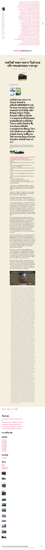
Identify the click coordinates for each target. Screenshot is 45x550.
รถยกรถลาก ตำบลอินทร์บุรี (30, 300)
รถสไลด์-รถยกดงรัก (22, 336)
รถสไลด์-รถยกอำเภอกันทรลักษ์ (21, 374)
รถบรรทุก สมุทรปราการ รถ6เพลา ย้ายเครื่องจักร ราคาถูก (11, 424)
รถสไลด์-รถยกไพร (24, 397)
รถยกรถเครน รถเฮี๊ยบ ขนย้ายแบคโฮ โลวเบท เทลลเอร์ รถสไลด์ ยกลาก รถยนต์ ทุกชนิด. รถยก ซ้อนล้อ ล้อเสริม (22, 157)
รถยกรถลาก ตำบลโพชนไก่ (25, 302)
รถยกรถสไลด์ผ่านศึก (26, 315)
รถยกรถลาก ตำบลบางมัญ (25, 293)
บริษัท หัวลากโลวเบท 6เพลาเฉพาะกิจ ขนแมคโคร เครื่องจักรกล (29, 5)
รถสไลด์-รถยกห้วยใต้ (16, 373)
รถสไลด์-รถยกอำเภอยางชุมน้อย (21, 378)
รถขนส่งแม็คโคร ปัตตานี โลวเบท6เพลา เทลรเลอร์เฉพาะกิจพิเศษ (29, 17)
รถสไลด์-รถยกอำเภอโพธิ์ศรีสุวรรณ (28, 382)
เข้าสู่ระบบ (3, 464)
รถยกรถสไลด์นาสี (16, 311)
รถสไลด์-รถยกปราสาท (26, 346)
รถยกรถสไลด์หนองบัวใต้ (24, 318)
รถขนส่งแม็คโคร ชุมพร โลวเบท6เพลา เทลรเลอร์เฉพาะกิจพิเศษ (29, 13)
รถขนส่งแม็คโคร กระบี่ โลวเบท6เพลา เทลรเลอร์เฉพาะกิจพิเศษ (29, 10)
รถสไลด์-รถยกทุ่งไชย (23, 342)
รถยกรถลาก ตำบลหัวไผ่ (22, 300)
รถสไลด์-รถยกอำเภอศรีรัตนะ (23, 379)
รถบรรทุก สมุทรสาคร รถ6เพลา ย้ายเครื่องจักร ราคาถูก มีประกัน (12, 422)
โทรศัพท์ (16, 409)
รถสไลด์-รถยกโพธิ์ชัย (30, 394)
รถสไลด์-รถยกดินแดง (21, 337)
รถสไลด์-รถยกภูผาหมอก (21, 351)
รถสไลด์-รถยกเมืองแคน (24, 386)
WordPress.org (4, 468)
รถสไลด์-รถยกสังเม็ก (14, 360)
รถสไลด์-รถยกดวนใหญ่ (28, 336)
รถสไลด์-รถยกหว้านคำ (23, 373)
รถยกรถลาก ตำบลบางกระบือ (22, 292)
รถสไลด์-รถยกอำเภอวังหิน (15, 379)
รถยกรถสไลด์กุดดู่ (17, 307)
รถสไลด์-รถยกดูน (19, 338)
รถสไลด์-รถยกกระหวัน (18, 328)
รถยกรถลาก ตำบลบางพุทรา (17, 293)
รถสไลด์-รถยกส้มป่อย (22, 357)
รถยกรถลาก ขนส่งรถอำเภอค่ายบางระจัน (19, 288)
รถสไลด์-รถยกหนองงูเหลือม (30, 363)
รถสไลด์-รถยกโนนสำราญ (18, 393)
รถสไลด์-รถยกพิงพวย (24, 349)
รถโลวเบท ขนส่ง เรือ (31, 398)
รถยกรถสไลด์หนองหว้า (24, 319)
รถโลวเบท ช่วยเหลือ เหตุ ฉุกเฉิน (25, 399)
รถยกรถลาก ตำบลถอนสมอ (22, 290)
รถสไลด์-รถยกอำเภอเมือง (23, 381)
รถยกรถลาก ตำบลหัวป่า (14, 300)
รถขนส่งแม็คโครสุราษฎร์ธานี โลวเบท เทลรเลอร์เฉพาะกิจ (30, 32)
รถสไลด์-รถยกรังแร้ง (22, 353)
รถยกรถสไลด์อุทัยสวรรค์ (17, 323)
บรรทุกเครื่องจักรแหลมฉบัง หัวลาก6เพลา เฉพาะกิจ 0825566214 (29, 4)
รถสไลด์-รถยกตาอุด (30, 339)
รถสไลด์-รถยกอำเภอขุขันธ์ (19, 375)
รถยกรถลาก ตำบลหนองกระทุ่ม (22, 299)
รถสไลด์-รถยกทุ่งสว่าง (27, 341)
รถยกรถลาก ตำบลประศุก (19, 296)
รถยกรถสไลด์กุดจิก (28, 306)
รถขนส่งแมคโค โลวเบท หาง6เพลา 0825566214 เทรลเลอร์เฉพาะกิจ (28, 9)
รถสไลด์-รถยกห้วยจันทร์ (18, 371)
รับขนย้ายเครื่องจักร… (36, 39)
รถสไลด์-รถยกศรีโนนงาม (15, 357)
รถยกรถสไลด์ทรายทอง (17, 309)
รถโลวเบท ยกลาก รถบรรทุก (18, 401)
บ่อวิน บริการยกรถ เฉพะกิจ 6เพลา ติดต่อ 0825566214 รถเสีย (30, 8)
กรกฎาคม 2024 (4, 445)
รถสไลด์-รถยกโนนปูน (28, 392)
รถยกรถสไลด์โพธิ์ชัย (31, 326)
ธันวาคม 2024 (4, 442)
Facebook (4, 409)
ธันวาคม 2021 (4, 448)
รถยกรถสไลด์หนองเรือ (31, 319)
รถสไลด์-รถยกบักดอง (28, 344)
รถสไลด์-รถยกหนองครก (14, 363)
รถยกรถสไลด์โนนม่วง (25, 325)
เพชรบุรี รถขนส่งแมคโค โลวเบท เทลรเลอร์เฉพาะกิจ (31, 42)
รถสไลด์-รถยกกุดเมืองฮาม (29, 330)
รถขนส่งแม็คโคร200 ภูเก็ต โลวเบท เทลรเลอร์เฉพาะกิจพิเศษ (30, 26)
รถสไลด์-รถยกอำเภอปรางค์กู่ (19, 377)
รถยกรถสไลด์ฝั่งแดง (32, 315)
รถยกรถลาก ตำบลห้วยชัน (31, 299)
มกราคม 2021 (4, 449)
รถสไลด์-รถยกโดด (31, 391)
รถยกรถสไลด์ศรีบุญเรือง (17, 317)
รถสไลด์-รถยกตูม (32, 340)
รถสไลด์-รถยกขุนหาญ (20, 333)
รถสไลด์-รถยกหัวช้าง (30, 373)
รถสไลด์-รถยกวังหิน (26, 355)
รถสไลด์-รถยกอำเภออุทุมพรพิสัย (28, 380)
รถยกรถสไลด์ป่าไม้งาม (18, 315)
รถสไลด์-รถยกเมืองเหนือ (16, 386)
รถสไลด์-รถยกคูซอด (24, 334)
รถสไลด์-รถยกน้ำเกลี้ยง (24, 343)
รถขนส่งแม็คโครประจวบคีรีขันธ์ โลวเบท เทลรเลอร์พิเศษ (30, 31)
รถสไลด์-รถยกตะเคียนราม (23, 339)
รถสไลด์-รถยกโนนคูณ (21, 392)
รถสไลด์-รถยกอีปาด (22, 383)
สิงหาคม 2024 (4, 444)
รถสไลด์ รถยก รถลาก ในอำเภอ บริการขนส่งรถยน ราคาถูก (22, 64)
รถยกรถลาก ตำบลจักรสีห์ (21, 289)
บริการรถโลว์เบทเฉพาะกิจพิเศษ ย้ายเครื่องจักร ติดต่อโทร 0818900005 (16, 546)
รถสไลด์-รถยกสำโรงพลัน (21, 361)
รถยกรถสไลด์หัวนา (28, 320)
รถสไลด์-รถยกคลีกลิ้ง (27, 333)
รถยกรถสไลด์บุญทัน (29, 314)
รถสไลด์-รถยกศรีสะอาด (16, 356)
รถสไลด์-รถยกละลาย (29, 354)
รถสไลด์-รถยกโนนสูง (25, 393)
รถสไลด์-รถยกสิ (27, 361)
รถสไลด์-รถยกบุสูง (20, 346)
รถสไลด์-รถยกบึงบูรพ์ (31, 345)
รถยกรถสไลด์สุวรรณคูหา (25, 317)
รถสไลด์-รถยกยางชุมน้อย (30, 352)
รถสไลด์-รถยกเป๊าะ (22, 384)
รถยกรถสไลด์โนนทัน (19, 325)
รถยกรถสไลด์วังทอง (26, 316)
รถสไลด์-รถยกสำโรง (20, 360)
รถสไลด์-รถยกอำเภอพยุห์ (28, 377)
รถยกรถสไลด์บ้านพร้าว (15, 314)
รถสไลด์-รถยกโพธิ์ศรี (20, 395)
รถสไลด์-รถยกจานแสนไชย (20, 335)
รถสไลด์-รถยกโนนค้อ (14, 392)
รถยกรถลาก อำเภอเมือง (21, 306)
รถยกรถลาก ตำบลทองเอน (31, 290)
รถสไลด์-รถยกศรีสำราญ (24, 356)
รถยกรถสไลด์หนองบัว (16, 318)
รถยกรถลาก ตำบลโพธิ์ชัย (17, 303)
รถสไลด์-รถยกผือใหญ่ (21, 348)
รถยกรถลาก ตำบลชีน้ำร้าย (30, 289)
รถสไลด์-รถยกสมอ (28, 357)
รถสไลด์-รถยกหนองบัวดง (29, 364)
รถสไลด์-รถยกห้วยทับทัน (17, 372)
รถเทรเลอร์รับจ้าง (24, 398)
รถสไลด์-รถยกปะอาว (25, 347)
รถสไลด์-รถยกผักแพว (32, 347)
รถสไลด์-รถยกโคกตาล (26, 390)
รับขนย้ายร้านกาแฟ (17, 402)
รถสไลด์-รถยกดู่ (27, 337)
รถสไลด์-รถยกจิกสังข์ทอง (28, 335)
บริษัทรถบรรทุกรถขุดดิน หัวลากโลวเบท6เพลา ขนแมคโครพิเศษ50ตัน (28, 6)
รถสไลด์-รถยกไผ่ (18, 397)
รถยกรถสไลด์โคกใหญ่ (28, 324)
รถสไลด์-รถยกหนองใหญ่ (28, 368)
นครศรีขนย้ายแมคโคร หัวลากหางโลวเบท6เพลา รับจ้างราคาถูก (29, 3)
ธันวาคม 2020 (4, 450)
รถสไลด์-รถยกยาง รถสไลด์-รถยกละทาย (20, 352)
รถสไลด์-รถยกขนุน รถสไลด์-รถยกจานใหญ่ (28, 331)
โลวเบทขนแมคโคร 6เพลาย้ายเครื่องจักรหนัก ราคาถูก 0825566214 (29, 44)
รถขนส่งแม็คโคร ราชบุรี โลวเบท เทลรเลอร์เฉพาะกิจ (31, 21)
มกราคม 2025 (4, 441)
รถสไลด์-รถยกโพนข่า (27, 395)
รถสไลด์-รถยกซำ (16, 336)
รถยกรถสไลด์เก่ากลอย (24, 323)
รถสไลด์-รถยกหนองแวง (20, 368)
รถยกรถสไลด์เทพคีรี (31, 323)
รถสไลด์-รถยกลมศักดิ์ (16, 354)
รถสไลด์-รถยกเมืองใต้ (31, 386)
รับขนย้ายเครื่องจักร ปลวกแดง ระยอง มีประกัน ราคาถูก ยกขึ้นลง (29, 38)
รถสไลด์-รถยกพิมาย (31, 349)
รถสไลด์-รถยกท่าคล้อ (14, 341)
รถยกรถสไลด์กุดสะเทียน (30, 307)
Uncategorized (4, 457)
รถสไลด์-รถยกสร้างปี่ (27, 358)
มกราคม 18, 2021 (22, 68)
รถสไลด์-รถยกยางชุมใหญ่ (15, 353)
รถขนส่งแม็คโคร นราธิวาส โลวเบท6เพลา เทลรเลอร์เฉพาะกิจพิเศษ (29, 16)
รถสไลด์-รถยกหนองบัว (21, 364)
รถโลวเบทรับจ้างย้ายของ (27, 401)
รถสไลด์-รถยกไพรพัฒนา (30, 397)
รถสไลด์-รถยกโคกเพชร (17, 391)
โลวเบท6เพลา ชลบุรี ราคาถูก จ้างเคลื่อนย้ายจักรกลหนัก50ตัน (30, 43)
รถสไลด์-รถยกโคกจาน (19, 390)
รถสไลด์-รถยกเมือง (28, 384)
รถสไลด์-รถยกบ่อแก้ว (22, 344)
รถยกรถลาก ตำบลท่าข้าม (22, 291)
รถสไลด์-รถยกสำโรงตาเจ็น (28, 360)
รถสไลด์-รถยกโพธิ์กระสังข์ (22, 394)
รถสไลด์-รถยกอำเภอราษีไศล (30, 378)
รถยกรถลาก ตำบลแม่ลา (22, 301)
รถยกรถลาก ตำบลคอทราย (30, 288)
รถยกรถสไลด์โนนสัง (18, 326)
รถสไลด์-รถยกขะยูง (14, 333)
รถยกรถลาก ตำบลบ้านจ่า (18, 295)
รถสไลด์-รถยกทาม (20, 341)
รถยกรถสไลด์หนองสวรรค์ (16, 319)
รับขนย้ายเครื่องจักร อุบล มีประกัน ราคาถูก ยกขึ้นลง (23, 39)
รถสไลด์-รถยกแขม (30, 389)
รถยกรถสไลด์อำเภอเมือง (24, 322)
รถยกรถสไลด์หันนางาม (21, 320)
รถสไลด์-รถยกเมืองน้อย (25, 385)
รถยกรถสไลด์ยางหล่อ (14, 316)
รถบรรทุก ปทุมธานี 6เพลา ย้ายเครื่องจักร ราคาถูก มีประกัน (11, 428)
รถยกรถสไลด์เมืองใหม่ (14, 324)
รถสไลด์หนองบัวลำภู (19, 398)
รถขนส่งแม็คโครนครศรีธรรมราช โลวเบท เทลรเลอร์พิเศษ (30, 30)
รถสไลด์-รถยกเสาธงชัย (21, 387)
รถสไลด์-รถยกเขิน (16, 384)
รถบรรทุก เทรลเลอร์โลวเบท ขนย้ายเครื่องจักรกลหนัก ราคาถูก (29, 35)
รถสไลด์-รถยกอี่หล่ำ (28, 383)
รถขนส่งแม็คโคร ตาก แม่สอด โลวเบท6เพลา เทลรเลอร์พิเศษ (30, 14)
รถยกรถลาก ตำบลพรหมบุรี (27, 296)
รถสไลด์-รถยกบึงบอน (24, 345)
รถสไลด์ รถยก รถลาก (18, 327)
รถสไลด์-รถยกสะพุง (23, 359)
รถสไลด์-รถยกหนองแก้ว (29, 367)
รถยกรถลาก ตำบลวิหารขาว (21, 298)
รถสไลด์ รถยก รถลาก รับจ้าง (26, 327)
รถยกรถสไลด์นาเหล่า (22, 311)
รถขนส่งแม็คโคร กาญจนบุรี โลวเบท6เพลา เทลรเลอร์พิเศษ (30, 12)
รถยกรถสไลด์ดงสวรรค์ (26, 308)
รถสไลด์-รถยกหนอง (25, 362)
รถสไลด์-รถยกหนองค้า (22, 363)
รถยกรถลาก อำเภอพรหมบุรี (28, 305)
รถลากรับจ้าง (13, 327)
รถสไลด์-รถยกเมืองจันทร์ (18, 385)
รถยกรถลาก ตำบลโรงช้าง (19, 304)
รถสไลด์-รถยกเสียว (28, 387)
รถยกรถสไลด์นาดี (26, 310)
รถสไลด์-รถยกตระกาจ (25, 338)
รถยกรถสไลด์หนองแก (14, 320)
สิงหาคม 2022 (4, 446)
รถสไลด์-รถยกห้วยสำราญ (25, 372)
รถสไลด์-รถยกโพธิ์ (15, 394)
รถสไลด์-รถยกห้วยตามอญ (26, 371)
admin (16, 68)
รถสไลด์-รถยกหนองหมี (29, 365)
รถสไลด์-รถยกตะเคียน (15, 339)
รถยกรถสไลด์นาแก (29, 311)
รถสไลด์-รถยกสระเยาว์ (20, 358)
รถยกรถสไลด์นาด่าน (20, 310)
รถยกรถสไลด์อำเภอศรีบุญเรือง (29, 321)
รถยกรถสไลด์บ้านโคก (23, 314)
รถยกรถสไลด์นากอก (31, 309)
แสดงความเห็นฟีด (5, 467)
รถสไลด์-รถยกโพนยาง (17, 396)
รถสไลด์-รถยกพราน (18, 349)
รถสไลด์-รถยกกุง (22, 330)
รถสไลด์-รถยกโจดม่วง (25, 391)
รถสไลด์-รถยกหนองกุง (31, 362)
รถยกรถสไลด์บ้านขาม (19, 312)
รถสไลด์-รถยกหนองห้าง (22, 366)
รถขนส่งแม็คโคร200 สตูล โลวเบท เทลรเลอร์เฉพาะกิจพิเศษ (30, 29)
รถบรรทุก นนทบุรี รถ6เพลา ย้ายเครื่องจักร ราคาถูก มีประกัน (12, 426)
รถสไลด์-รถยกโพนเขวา (24, 396)
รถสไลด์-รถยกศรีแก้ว (31, 356)
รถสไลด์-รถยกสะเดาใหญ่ (30, 359)
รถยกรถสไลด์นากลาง (24, 309)
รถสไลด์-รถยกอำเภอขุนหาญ (27, 375)
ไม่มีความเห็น (30, 68)
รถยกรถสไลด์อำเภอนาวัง (21, 321)
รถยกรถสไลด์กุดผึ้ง (23, 307)
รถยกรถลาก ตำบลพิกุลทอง (29, 297)
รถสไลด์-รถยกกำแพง (16, 330)
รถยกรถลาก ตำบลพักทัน (20, 297)
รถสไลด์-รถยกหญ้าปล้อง (17, 362)
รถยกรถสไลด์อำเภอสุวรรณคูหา (16, 322)
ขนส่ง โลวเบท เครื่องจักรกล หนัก (20, 287)
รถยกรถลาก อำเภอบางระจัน (19, 305)
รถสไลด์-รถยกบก (15, 344)
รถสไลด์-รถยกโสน (30, 396)
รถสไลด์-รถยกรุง (28, 353)
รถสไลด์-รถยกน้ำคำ (17, 343)
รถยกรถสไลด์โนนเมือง (24, 326)
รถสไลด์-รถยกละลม (23, 354)
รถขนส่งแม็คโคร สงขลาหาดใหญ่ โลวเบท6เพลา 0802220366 (30, 22)
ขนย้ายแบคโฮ (13, 287)
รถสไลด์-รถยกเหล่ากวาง (18, 389)
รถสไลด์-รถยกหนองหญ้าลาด (21, 365)
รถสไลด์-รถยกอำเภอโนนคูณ (18, 382)
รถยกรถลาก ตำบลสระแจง (30, 298)
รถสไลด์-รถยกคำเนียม (17, 334)
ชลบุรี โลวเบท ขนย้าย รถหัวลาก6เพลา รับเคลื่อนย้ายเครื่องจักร (29, 1)
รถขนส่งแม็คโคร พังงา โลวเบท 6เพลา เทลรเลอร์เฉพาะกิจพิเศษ (29, 18)
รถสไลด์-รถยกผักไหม (14, 348)
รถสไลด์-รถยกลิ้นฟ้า (20, 355)
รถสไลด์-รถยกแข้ (25, 389)
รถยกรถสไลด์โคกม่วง (21, 324)
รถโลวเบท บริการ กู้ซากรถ (21, 400)
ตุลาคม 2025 (4, 440)
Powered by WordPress (30, 547)
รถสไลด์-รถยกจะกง (30, 334)
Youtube (9, 409)
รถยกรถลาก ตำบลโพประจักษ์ (26, 303)
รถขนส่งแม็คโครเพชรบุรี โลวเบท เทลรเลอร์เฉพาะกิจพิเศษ (30, 34)
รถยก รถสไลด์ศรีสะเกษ (29, 287)
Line (12, 409)
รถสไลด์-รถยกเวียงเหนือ (14, 387)
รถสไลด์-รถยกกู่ (19, 331)
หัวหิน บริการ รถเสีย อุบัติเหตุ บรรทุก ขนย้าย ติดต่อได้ (31, 40)
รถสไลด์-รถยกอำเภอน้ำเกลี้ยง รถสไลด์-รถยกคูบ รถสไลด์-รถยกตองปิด (23, 376)
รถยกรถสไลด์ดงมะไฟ (19, 308)
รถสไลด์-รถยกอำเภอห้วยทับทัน (18, 380)
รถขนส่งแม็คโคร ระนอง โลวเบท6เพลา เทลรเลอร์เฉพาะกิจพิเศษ (29, 19)
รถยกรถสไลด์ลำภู (20, 316)
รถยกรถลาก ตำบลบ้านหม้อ (26, 295)
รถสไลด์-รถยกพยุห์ (27, 348)
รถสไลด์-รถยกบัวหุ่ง (18, 345)
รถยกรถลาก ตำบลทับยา (14, 291)
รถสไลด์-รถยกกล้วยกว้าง (25, 329)
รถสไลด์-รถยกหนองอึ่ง (29, 366)
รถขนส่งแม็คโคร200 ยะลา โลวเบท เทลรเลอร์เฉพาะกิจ (31, 27)
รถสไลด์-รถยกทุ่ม (29, 342)
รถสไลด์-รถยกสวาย (17, 359)
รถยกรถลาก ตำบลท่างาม (30, 291)
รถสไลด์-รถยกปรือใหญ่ (18, 347)
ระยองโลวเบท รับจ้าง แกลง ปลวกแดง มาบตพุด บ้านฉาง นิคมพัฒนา (28, 36)
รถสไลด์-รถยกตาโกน (20, 340)
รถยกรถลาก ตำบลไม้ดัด (27, 304)
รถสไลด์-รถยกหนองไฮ (18, 370)
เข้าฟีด (3, 466)
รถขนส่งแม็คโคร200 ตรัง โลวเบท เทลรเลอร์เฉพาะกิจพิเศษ (30, 23)
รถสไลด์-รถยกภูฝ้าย (29, 351)
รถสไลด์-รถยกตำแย (26, 340)
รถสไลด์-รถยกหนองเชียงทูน (22, 367)
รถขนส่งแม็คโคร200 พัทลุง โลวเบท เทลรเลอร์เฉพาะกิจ (31, 25)
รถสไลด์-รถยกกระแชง (26, 328)
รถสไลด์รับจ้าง (13, 398)
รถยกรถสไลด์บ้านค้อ (26, 312)
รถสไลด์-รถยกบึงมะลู (14, 346)
